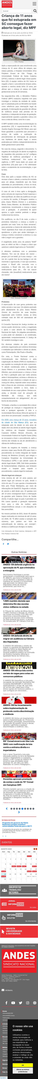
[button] (3, 836)
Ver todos (33, 907)
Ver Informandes (30, 921)
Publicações (6, 1018)
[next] (36, 849)
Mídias (4, 1047)
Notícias (5, 1064)
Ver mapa (26, 979)
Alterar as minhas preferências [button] (22, 1071)
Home (4, 1011)
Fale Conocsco (7, 1072)
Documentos (7, 1037)
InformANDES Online (9, 1015)
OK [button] (23, 1065)
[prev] (34, 849)
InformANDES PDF (8, 1013)
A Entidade (6, 1024)
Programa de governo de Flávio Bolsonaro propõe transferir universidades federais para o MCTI (16, 824)
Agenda (5, 1060)
